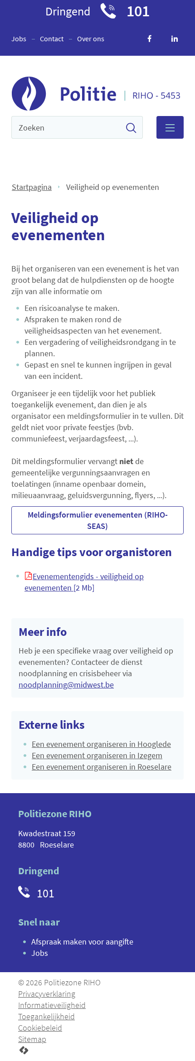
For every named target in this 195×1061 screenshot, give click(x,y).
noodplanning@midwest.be (66, 684)
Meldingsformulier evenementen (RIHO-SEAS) (98, 520)
